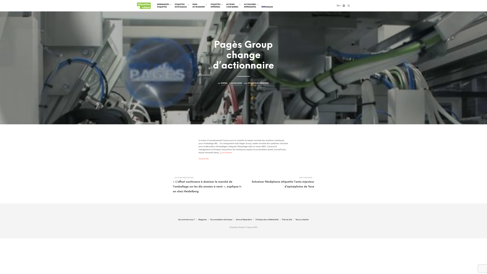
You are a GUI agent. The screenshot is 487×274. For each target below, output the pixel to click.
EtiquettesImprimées (216, 6)
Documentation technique (221, 219)
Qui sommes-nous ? (186, 219)
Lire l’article (226, 152)
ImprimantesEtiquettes (163, 6)
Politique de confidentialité (267, 219)
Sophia (224, 83)
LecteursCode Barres (232, 6)
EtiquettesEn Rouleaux (181, 6)
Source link (204, 158)
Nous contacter (302, 219)
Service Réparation (244, 219)
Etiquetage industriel (258, 83)
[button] (338, 5)
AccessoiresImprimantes (250, 6)
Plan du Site (287, 219)
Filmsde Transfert (199, 6)
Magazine (202, 219)
